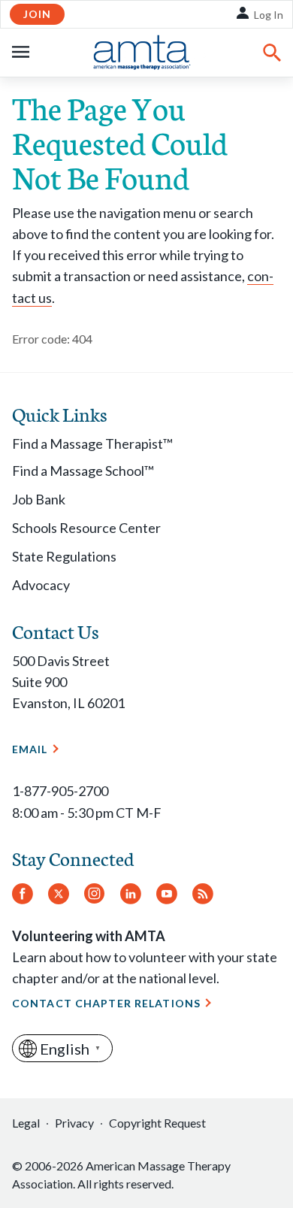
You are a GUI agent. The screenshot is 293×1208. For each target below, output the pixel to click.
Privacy (74, 1123)
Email (30, 749)
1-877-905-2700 (60, 791)
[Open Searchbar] (272, 53)
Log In (268, 14)
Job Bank (38, 499)
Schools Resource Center (86, 527)
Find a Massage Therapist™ (92, 443)
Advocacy (41, 585)
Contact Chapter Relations (106, 1003)
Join (37, 14)
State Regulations (64, 556)
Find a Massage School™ (83, 470)
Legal (26, 1123)
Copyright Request (157, 1123)
